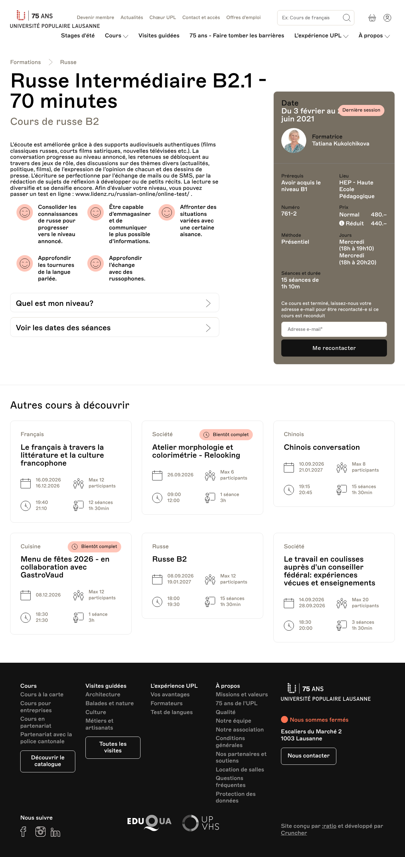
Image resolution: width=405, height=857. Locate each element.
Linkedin (56, 832)
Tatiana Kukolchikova (341, 143)
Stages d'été (78, 35)
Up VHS (200, 823)
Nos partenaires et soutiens (241, 758)
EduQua (149, 823)
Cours (113, 35)
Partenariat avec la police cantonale (46, 738)
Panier (372, 17)
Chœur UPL (162, 18)
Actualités (132, 18)
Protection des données (236, 798)
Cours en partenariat (35, 723)
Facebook (25, 832)
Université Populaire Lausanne (57, 19)
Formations (25, 62)
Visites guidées (158, 35)
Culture (95, 712)
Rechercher (346, 17)
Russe (68, 62)
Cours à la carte (42, 695)
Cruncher (294, 833)
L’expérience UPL (317, 35)
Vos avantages (170, 695)
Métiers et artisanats (99, 724)
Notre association (240, 730)
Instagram (40, 832)
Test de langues (172, 712)
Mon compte (387, 17)
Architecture (103, 695)
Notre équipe (233, 721)
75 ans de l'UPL (237, 703)
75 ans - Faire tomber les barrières (237, 35)
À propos (370, 35)
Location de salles (240, 770)
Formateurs (167, 703)
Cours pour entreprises (36, 707)
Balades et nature (109, 703)
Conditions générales (230, 742)
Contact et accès (201, 18)
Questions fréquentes (231, 782)
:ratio (329, 826)
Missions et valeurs (242, 695)
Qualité (226, 712)
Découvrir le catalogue (48, 761)
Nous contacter (309, 755)
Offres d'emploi (243, 18)
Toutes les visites (113, 748)
